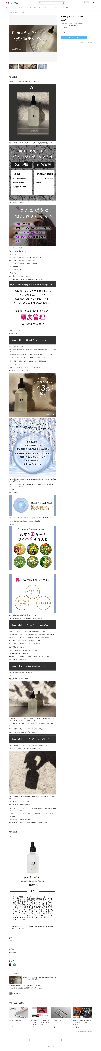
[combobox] (50, 3)
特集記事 (65, 7)
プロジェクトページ (16, 12)
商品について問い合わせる (85, 42)
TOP (10, 12)
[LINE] (14, 964)
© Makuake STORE (50, 1046)
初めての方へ (9, 7)
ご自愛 (12, 940)
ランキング (46, 7)
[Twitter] (10, 964)
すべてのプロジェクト (56, 7)
